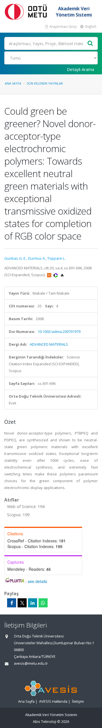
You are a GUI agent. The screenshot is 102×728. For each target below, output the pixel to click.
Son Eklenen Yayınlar (45, 83)
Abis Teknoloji (44, 721)
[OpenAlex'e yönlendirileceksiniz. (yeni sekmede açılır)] (62, 274)
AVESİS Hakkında (53, 701)
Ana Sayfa (13, 83)
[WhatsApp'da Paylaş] (43, 602)
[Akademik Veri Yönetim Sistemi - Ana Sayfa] (27, 11)
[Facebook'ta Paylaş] (11, 602)
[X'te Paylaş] (22, 602)
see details (37, 581)
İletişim (78, 701)
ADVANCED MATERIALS (49, 344)
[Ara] (90, 43)
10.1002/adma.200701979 (59, 331)
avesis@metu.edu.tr (31, 663)
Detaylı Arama (80, 69)
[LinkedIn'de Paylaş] (32, 602)
